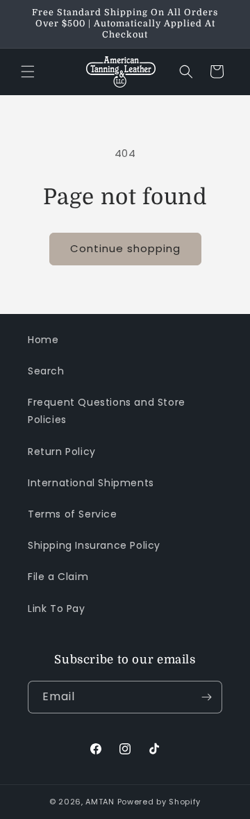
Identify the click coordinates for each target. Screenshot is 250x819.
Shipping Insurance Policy (94, 545)
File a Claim (58, 577)
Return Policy (62, 451)
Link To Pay (56, 608)
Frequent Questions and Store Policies (106, 411)
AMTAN (100, 801)
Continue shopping (125, 248)
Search (46, 371)
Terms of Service (72, 514)
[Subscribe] (206, 697)
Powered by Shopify (159, 801)
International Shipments (91, 483)
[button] (27, 71)
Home (43, 340)
